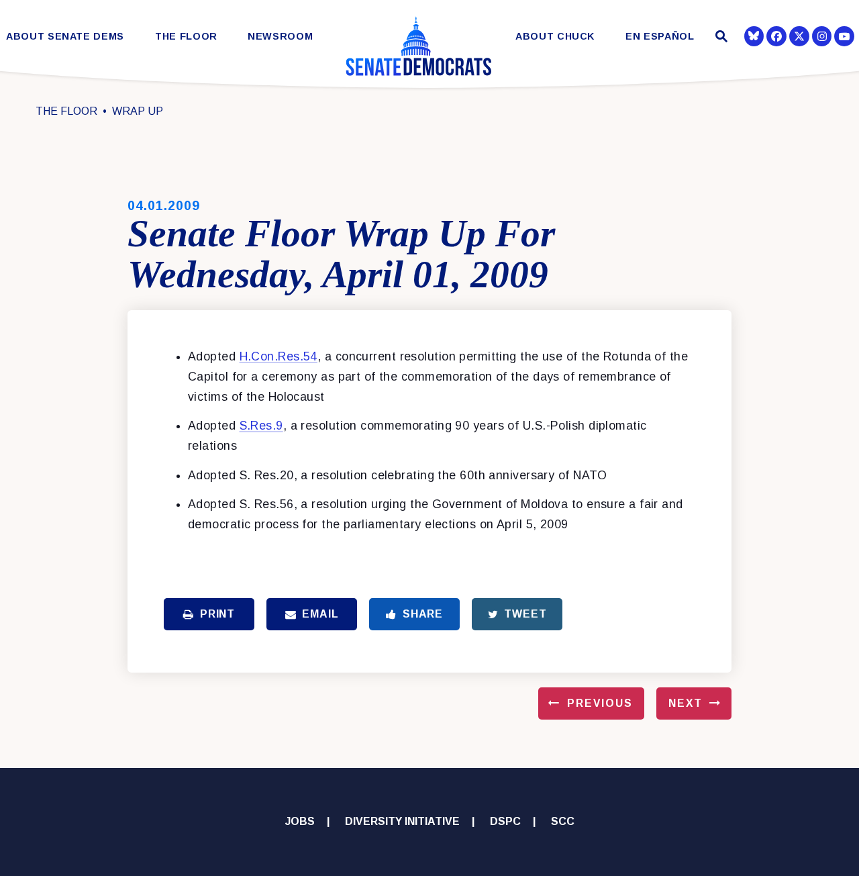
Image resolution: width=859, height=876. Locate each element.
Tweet (525, 614)
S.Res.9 (261, 425)
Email (320, 614)
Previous (600, 703)
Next (685, 703)
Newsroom (280, 37)
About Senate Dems (65, 37)
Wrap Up (137, 111)
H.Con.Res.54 (278, 356)
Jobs (300, 821)
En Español (660, 37)
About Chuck (555, 37)
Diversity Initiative (402, 821)
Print (217, 614)
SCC (562, 821)
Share (423, 614)
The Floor (186, 37)
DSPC (505, 821)
